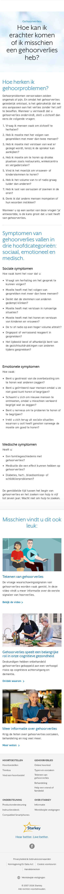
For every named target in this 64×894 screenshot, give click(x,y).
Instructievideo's (10, 809)
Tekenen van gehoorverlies (41, 776)
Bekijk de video (11, 602)
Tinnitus (6, 770)
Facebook (32, 846)
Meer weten (9, 745)
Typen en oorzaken (44, 770)
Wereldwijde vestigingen (47, 809)
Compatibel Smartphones (15, 815)
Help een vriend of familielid (43, 789)
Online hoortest (42, 765)
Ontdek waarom (12, 681)
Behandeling (40, 783)
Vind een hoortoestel (13, 775)
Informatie (39, 804)
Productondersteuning (14, 804)
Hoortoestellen (10, 765)
